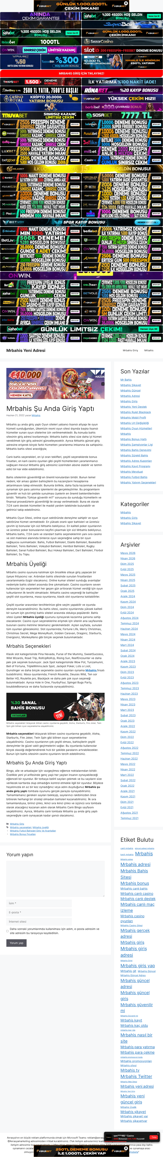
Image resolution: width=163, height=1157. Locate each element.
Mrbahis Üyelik (128, 1107)
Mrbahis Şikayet (130, 385)
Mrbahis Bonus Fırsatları (23, 834)
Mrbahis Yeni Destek (133, 406)
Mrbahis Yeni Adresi (25, 350)
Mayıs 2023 (127, 699)
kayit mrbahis (127, 854)
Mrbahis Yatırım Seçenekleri (138, 482)
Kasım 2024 (128, 601)
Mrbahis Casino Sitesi (131, 925)
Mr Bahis (126, 379)
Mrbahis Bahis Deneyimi (135, 450)
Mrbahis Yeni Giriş (127, 1091)
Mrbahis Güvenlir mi (129, 1016)
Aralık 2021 (127, 791)
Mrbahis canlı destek (138, 898)
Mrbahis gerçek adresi (135, 933)
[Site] (40, 124)
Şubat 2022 (127, 780)
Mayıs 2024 (127, 634)
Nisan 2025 (127, 580)
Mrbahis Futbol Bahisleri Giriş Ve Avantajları (33, 830)
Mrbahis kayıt (131, 1020)
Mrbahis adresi (135, 864)
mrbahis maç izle (127, 1030)
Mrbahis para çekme (137, 1052)
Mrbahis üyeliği (41, 827)
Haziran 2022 (129, 758)
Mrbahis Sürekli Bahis (134, 455)
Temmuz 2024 (129, 623)
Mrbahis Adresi (130, 396)
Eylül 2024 (127, 612)
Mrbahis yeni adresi (137, 1086)
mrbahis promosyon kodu (131, 1057)
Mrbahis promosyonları (136, 1061)
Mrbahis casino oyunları (132, 918)
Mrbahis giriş (132, 942)
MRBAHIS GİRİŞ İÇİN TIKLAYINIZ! (81, 73)
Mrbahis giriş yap (137, 965)
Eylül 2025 (127, 569)
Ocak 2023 (127, 720)
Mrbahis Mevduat (131, 471)
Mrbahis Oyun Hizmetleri (136, 428)
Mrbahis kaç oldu (134, 1025)
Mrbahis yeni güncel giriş (132, 1099)
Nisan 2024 (127, 639)
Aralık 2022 (127, 726)
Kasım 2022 (128, 731)
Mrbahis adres (126, 859)
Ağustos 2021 (129, 812)
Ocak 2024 (127, 655)
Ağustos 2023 (129, 682)
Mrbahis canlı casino (136, 893)
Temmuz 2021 (129, 818)
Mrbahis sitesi (128, 1065)
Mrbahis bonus (134, 883)
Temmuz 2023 (129, 688)
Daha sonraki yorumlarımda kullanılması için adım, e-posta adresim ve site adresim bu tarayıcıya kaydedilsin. (54, 931)
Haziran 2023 (129, 693)
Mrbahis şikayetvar (133, 1121)
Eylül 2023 (127, 677)
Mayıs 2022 (127, 764)
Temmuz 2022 (129, 753)
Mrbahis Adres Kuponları (136, 460)
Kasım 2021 (127, 796)
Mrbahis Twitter (136, 1076)
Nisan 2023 (127, 704)
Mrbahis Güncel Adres (133, 975)
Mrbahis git (128, 971)
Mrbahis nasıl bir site (136, 1038)
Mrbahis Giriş (130, 350)
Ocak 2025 (127, 591)
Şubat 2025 (127, 585)
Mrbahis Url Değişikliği (134, 423)
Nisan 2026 (127, 558)
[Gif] (81, 169)
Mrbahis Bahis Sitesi (134, 873)
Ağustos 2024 (129, 618)
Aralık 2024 (127, 596)
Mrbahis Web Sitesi (128, 1082)
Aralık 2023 (127, 661)
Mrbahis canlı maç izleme (137, 907)
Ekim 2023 (127, 672)
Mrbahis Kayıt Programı (135, 466)
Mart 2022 (127, 774)
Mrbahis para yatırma (137, 1047)
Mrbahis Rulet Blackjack (135, 412)
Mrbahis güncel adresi (135, 983)
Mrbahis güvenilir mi (136, 1007)
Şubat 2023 (128, 715)
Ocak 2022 (127, 785)
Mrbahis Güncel (130, 390)
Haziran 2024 (129, 628)
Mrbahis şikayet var (134, 1116)
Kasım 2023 (128, 666)
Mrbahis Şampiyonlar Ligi (136, 444)
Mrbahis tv (129, 1070)
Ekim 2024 (127, 607)
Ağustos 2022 (129, 747)
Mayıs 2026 (127, 553)
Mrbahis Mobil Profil (133, 417)
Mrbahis (148, 350)
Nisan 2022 (127, 769)
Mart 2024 (127, 645)
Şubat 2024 (128, 650)
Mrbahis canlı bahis (134, 888)
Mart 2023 (127, 710)
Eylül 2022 (127, 742)
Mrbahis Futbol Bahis (133, 477)
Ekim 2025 (127, 563)
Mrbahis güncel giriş (135, 995)
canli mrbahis (126, 848)
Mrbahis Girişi (126, 960)
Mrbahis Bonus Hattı (133, 439)
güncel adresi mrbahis (144, 848)
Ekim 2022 (127, 737)
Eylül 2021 (126, 807)
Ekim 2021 (127, 802)
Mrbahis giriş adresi (133, 952)
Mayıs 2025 (127, 574)
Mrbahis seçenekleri (20, 827)
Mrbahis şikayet (133, 1112)
